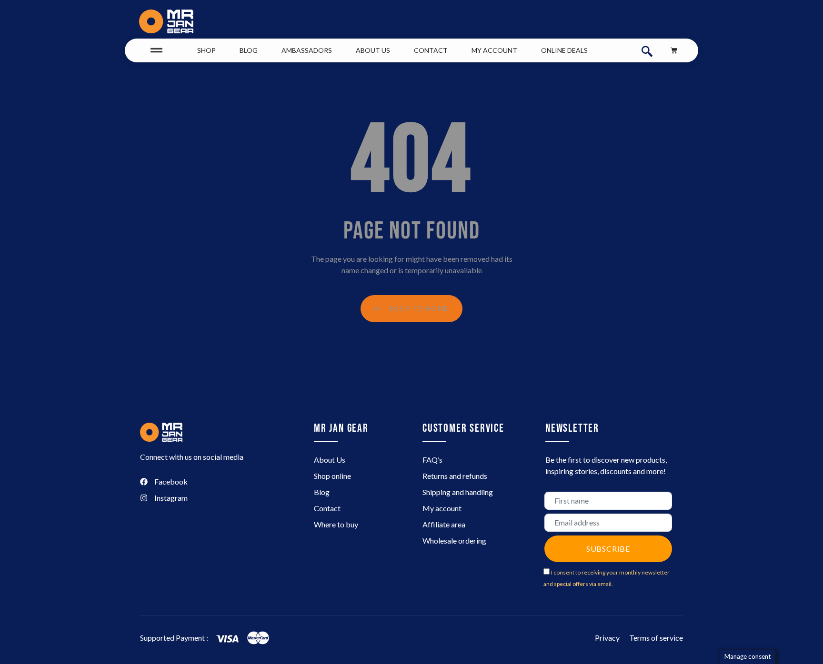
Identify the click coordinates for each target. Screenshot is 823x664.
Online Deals (564, 50)
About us (373, 50)
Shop (206, 50)
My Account (494, 50)
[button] (646, 50)
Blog (249, 50)
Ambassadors (306, 50)
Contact (431, 50)
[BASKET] (674, 50)
